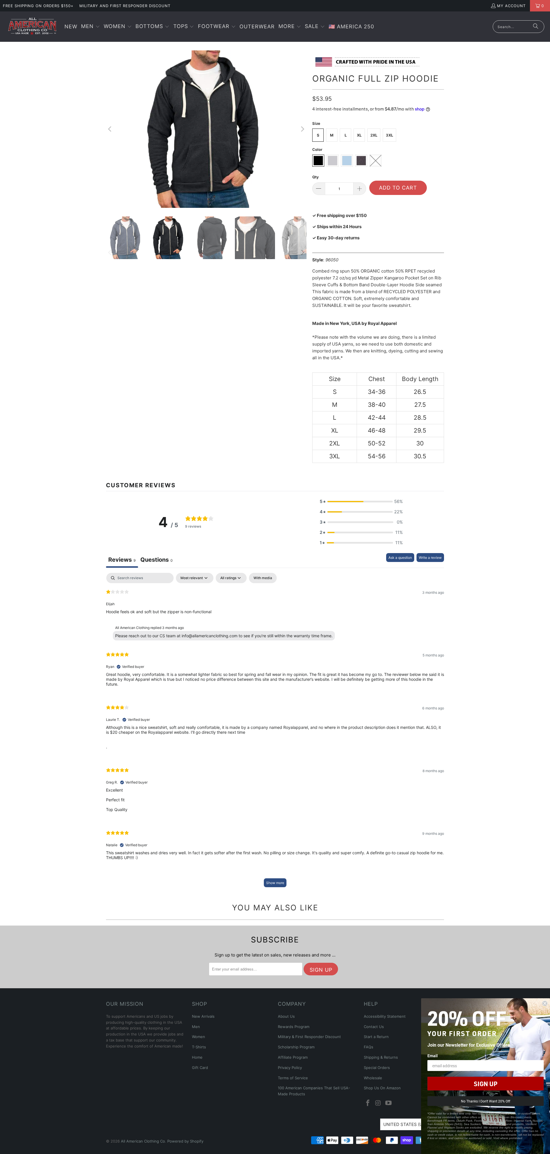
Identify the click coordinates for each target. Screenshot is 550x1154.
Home (197, 1057)
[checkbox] (263, 578)
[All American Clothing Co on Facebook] (368, 1103)
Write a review (430, 557)
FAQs (368, 1047)
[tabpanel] (275, 733)
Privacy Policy (290, 1067)
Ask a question (400, 557)
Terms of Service (293, 1078)
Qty (315, 177)
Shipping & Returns (381, 1057)
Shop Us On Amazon (382, 1088)
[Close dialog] (545, 1003)
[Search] (535, 26)
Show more (275, 883)
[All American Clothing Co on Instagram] (378, 1103)
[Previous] (110, 129)
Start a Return (376, 1036)
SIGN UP (485, 1084)
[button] (90, 26)
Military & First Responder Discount (309, 1036)
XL (359, 135)
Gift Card (200, 1067)
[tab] (156, 560)
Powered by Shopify (185, 1141)
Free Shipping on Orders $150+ (38, 5)
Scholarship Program (296, 1047)
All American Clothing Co (143, 1141)
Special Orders (377, 1067)
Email (432, 1055)
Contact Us (374, 1026)
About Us (286, 1016)
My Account (511, 5)
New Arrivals (203, 1016)
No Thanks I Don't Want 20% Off (485, 1101)
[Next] (302, 129)
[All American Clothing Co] (32, 26)
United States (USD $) (408, 1124)
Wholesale (373, 1078)
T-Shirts (199, 1047)
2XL (373, 135)
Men (196, 1026)
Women (198, 1036)
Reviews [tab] (122, 559)
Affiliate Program (293, 1057)
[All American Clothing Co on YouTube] (388, 1103)
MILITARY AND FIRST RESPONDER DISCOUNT (124, 5)
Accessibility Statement (385, 1016)
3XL (389, 135)
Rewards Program (293, 1026)
